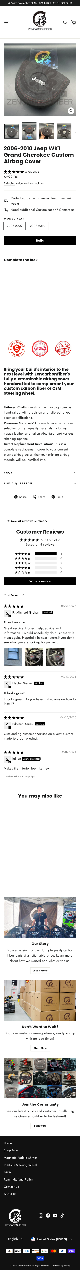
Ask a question (18, 483)
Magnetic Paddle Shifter (20, 1157)
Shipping (9, 183)
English (13, 1239)
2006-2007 (15, 226)
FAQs (8, 472)
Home (8, 1143)
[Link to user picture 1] (13, 657)
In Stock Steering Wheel (20, 1165)
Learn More (40, 970)
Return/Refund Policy (18, 1179)
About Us (10, 1194)
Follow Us (40, 1126)
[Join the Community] (40, 1078)
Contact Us (11, 1186)
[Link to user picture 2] (34, 657)
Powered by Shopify (61, 1265)
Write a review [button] (40, 581)
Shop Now (40, 1048)
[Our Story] (40, 917)
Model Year (14, 218)
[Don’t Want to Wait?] (40, 1000)
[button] (14, 171)
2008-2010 (38, 226)
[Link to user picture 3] (55, 657)
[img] (14, 606)
